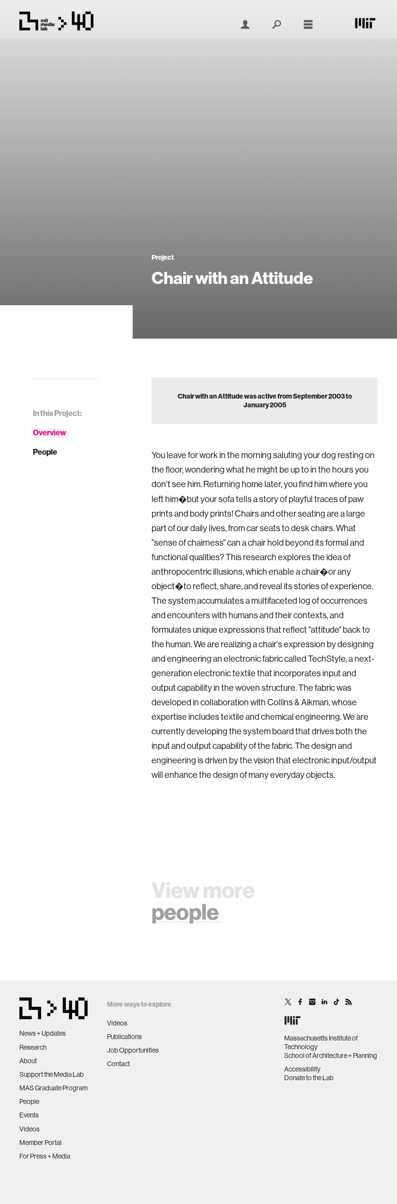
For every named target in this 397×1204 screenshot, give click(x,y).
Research (32, 1047)
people (185, 911)
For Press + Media (44, 1156)
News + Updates (42, 1033)
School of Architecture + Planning (330, 1055)
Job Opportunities (133, 1050)
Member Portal (40, 1142)
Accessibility (302, 1069)
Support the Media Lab (51, 1074)
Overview (49, 432)
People (45, 452)
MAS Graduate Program (53, 1088)
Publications (124, 1036)
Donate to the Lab (309, 1077)
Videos (29, 1129)
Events (29, 1115)
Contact (118, 1063)
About (28, 1060)
